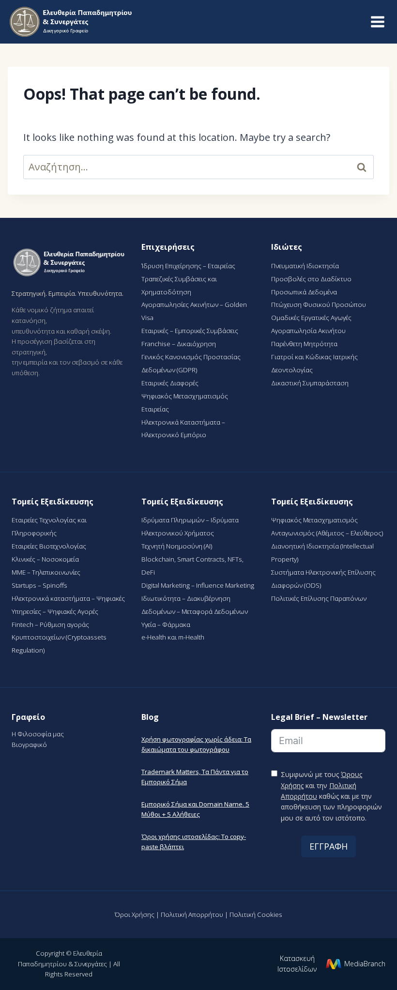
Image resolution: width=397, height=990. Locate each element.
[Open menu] (377, 21)
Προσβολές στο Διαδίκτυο (311, 278)
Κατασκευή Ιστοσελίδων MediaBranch (331, 964)
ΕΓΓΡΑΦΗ (328, 846)
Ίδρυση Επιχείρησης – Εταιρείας (188, 265)
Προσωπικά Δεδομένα (304, 292)
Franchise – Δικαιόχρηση (178, 343)
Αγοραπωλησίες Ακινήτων (180, 304)
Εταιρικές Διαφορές (169, 383)
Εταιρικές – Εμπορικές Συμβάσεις (189, 330)
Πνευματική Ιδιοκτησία (305, 265)
